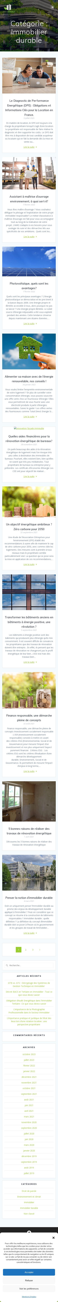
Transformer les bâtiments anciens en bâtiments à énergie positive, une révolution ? (29, 622)
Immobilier (29, 1202)
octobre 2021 (29, 1088)
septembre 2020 (29, 1127)
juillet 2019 (29, 1173)
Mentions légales (29, 1296)
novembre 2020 (29, 1122)
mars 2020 (29, 1144)
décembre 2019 (29, 1156)
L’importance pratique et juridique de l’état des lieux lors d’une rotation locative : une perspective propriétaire (29, 1021)
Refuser (29, 1280)
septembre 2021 (29, 1093)
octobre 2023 (29, 1054)
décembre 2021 (29, 1076)
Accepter (29, 1272)
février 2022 (29, 1065)
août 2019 (29, 1167)
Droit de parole (29, 1191)
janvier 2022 (29, 1071)
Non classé (29, 1213)
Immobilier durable (29, 1208)
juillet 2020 (29, 1133)
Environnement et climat (29, 1196)
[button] (53, 1237)
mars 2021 (29, 1116)
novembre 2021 (29, 1082)
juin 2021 (29, 1105)
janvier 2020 (29, 1150)
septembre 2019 (29, 1161)
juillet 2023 (29, 1059)
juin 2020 (29, 1139)
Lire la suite (29, 147)
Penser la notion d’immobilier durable (29, 898)
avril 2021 (29, 1110)
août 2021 (29, 1099)
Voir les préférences (29, 1288)
